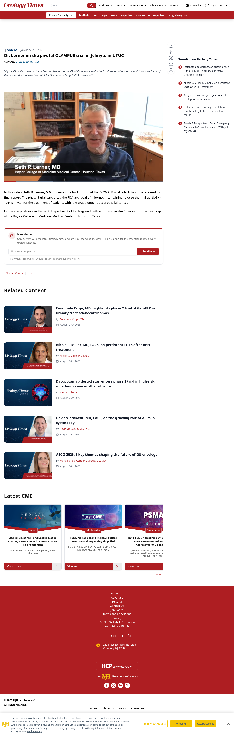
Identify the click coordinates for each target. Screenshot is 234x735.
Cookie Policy (34, 731)
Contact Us (117, 606)
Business (104, 5)
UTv (29, 273)
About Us (117, 593)
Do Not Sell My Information (117, 622)
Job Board (117, 610)
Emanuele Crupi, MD (72, 319)
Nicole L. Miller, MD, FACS (74, 355)
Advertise (117, 597)
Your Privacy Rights (117, 626)
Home (93, 708)
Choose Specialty (58, 15)
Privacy (117, 618)
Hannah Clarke (68, 392)
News (122, 708)
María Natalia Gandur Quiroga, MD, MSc (83, 460)
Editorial (117, 602)
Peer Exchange (100, 15)
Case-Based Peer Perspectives (149, 15)
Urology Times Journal (177, 15)
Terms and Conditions (117, 614)
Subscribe (146, 251)
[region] (117, 724)
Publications (156, 5)
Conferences (136, 5)
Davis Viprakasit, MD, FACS (75, 428)
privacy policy (73, 258)
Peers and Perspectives (121, 15)
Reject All (181, 723)
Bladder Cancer (14, 273)
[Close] (228, 723)
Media (119, 5)
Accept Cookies (205, 723)
